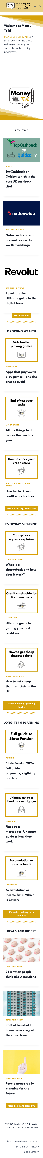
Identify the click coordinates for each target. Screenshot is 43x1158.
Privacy (35, 1146)
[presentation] (21, 150)
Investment (11, 884)
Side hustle (11, 366)
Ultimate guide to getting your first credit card (18, 628)
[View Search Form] (40, 6)
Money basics (12, 425)
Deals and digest (14, 966)
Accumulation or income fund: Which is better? (20, 895)
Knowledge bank (14, 483)
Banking (10, 229)
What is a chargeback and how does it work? (21, 569)
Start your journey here (17, 36)
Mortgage (11, 821)
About (9, 1141)
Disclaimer (22, 1146)
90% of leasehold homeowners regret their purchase (20, 1030)
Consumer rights (14, 559)
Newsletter (21, 1141)
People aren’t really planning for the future (20, 1088)
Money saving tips (15, 676)
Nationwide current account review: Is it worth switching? (20, 240)
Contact (34, 1141)
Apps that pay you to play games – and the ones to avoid (21, 376)
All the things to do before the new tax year (19, 435)
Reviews (10, 166)
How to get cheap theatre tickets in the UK (21, 686)
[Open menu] (35, 6)
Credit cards (12, 618)
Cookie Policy (31, 1151)
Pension (10, 758)
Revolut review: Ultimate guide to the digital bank (21, 298)
